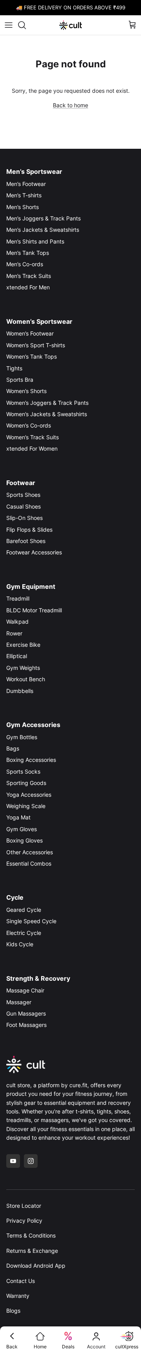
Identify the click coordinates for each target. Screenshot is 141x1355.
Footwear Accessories (34, 552)
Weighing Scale (25, 806)
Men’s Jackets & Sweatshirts (42, 229)
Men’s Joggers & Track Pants (43, 218)
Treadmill (17, 598)
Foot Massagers (26, 1024)
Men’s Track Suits (28, 275)
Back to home (70, 105)
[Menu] (8, 25)
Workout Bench (25, 679)
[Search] (25, 25)
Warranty (17, 1295)
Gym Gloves (21, 829)
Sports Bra (19, 379)
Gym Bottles (21, 737)
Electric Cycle (23, 932)
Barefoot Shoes (25, 541)
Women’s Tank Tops (31, 356)
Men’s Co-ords (24, 264)
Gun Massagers (26, 1013)
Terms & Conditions (31, 1235)
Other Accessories (29, 852)
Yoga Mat (18, 817)
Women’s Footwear (30, 333)
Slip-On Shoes (24, 517)
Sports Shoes (23, 494)
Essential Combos (28, 863)
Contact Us (20, 1280)
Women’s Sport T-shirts (35, 345)
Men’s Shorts (22, 207)
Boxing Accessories (31, 759)
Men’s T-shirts (24, 195)
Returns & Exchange (32, 1250)
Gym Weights (23, 667)
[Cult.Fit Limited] (70, 25)
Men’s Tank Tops (27, 252)
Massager (18, 1002)
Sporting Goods (26, 782)
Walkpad (17, 621)
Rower (14, 633)
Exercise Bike (23, 644)
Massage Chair (25, 990)
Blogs (13, 1310)
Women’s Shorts (26, 391)
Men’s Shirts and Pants (35, 241)
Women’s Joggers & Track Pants (47, 402)
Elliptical (16, 656)
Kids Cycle (19, 944)
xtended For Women (32, 448)
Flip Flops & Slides (29, 529)
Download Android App (35, 1265)
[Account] (96, 1336)
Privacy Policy (24, 1220)
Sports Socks (23, 771)
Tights (14, 368)
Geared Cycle (23, 909)
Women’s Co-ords (28, 425)
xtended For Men (28, 287)
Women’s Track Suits (32, 437)
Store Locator (23, 1205)
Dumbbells (19, 690)
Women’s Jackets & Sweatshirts (46, 414)
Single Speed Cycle (31, 921)
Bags (12, 748)
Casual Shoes (23, 506)
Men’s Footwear (26, 183)
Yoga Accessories (28, 794)
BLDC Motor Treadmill (34, 610)
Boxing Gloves (24, 840)
